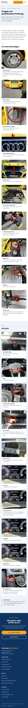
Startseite (3, 8)
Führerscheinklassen (6, 659)
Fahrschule (5, 2)
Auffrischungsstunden (6, 666)
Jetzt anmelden (18, 2)
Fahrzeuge (4, 675)
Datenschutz (10, 705)
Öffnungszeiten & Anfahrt (7, 683)
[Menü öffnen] (25, 2)
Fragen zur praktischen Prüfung (8, 680)
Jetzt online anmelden (14, 632)
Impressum (4, 705)
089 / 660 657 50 (14, 637)
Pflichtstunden (5, 662)
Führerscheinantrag (6, 669)
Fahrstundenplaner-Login (7, 694)
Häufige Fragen (5, 678)
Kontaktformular (5, 692)
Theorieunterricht (5, 664)
